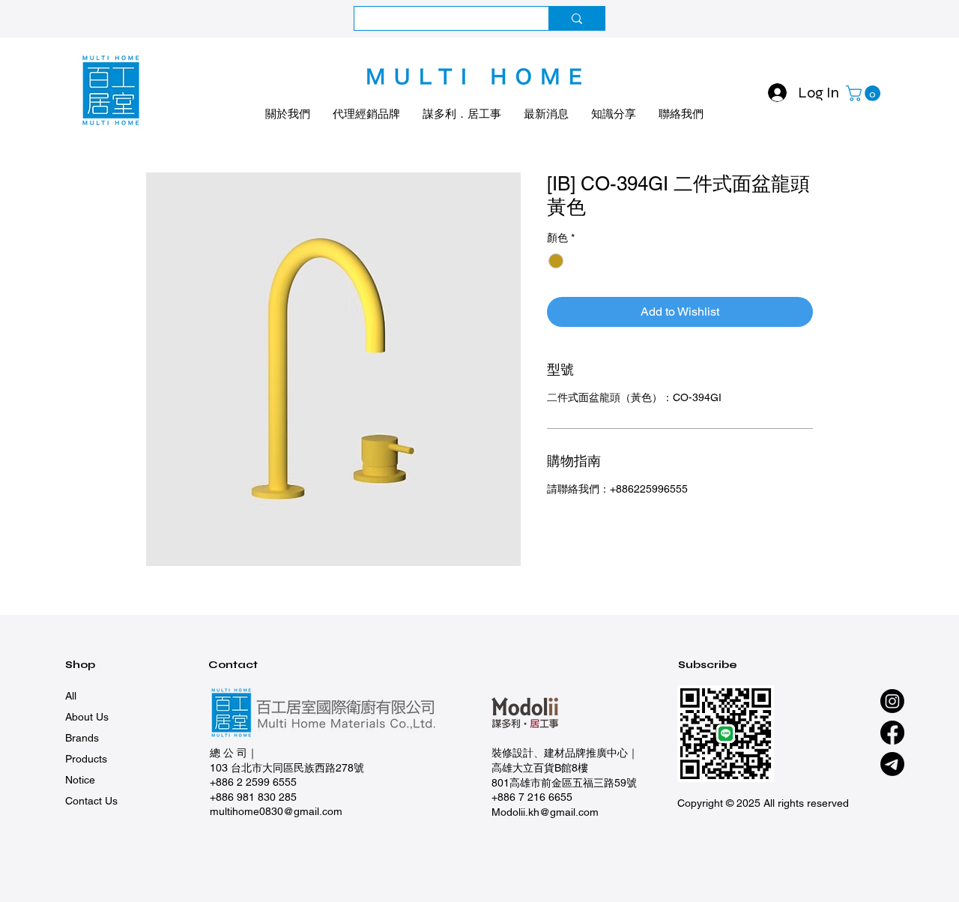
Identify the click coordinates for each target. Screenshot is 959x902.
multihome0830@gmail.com (276, 811)
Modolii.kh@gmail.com (545, 812)
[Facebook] (892, 733)
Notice (80, 780)
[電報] (892, 764)
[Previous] (78, 19)
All (70, 696)
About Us (87, 717)
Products (86, 759)
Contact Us (91, 801)
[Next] (880, 19)
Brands (82, 738)
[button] (865, 93)
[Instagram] (892, 701)
